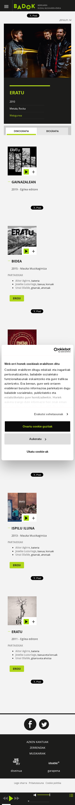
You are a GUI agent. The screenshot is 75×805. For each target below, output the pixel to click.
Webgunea (16, 115)
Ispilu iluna (23, 528)
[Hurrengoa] (17, 798)
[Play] (11, 798)
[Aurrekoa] (5, 798)
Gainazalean (24, 182)
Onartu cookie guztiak (37, 426)
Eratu (17, 631)
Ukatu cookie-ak (37, 451)
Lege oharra (20, 782)
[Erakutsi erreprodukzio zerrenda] (71, 795)
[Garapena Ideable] (54, 763)
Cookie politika (53, 782)
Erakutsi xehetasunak (48, 414)
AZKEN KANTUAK (37, 742)
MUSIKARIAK (37, 753)
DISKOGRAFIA (21, 131)
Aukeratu (35, 439)
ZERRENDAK (37, 747)
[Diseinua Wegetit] (16, 761)
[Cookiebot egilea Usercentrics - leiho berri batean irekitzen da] (54, 350)
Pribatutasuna (36, 782)
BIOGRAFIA (52, 131)
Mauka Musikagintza (33, 268)
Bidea (17, 261)
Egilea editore (29, 189)
